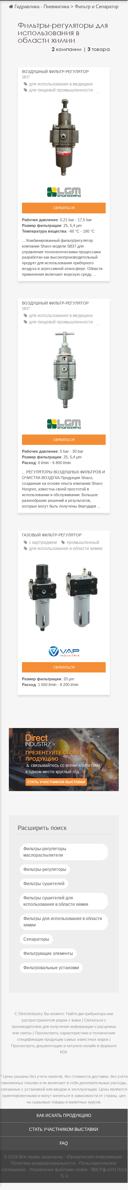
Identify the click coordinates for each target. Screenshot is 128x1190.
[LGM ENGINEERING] (64, 190)
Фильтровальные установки (51, 967)
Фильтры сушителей (44, 883)
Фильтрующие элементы (48, 953)
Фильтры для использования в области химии (62, 921)
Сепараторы (36, 939)
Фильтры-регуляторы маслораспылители (44, 852)
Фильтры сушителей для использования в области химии (55, 901)
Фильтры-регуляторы (44, 869)
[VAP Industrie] (64, 649)
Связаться (63, 208)
